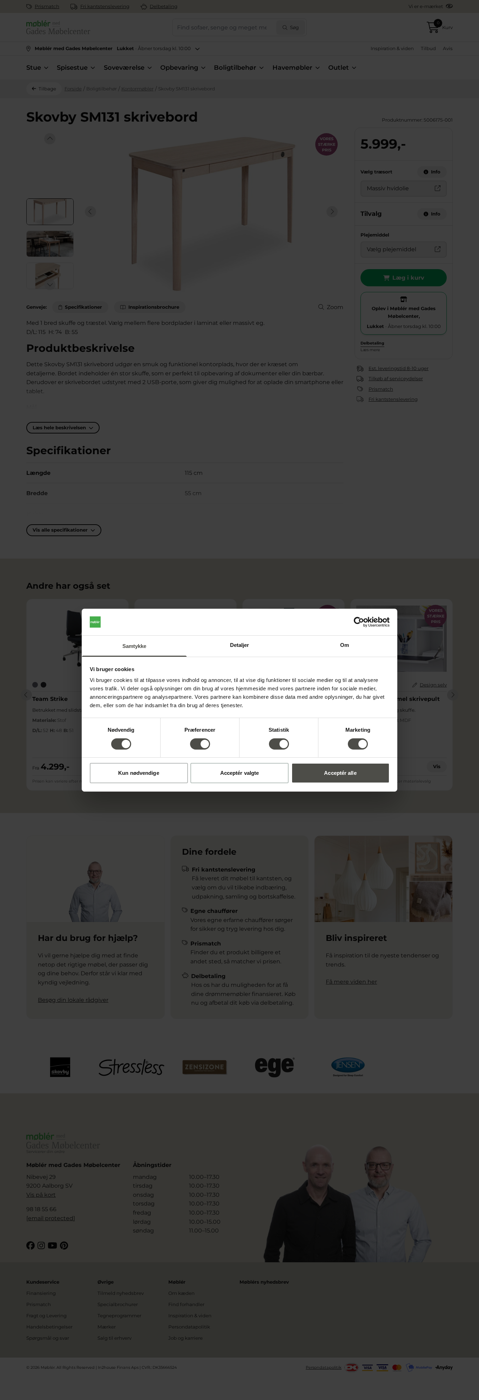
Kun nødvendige (138, 773)
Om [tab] (344, 645)
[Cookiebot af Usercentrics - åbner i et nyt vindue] (359, 622)
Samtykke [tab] (134, 646)
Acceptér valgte (239, 773)
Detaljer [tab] (239, 645)
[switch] (200, 744)
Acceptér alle (340, 773)
